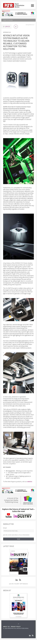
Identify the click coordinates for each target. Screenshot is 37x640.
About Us (6, 626)
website (29, 481)
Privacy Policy (16, 626)
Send (18, 539)
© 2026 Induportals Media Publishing (15, 628)
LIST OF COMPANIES (9, 630)
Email (5, 528)
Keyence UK (7, 32)
